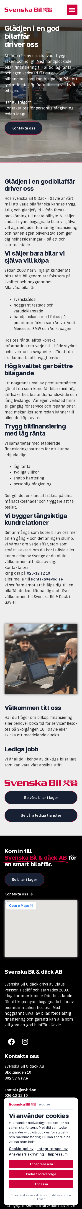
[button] (72, 10)
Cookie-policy (21, 1148)
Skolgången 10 (18, 1072)
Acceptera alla (41, 1164)
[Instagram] (25, 1042)
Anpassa (41, 1184)
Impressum (58, 1154)
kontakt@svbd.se (47, 579)
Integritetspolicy (52, 1148)
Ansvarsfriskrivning (26, 1154)
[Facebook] (11, 1042)
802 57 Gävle (16, 1078)
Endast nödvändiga (41, 1174)
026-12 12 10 (38, 573)
